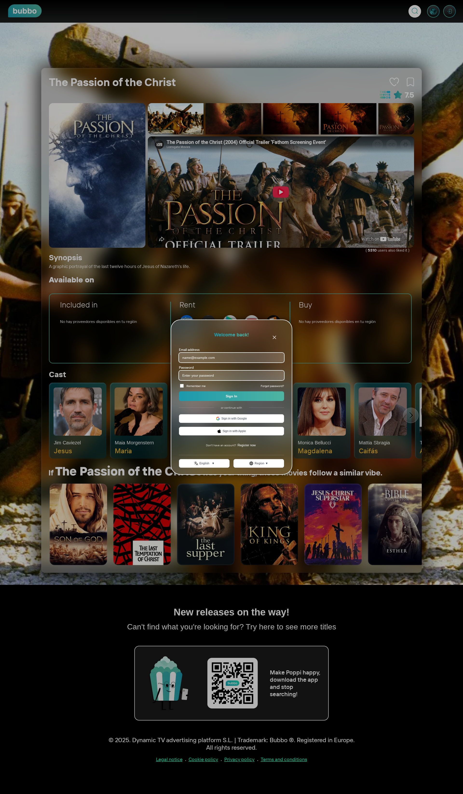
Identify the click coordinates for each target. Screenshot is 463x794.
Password (186, 367)
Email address (189, 349)
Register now (247, 445)
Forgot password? (272, 385)
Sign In (231, 396)
